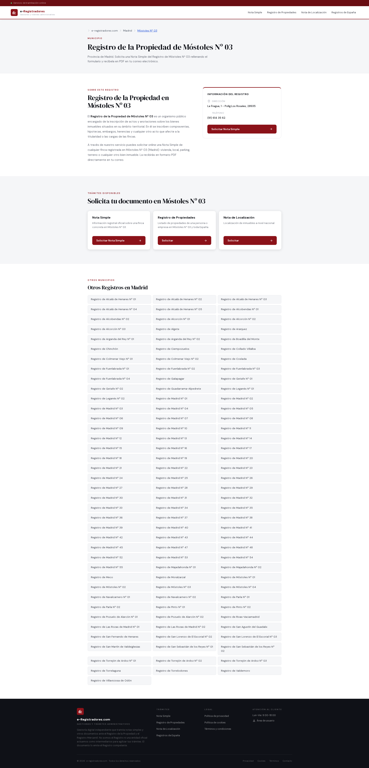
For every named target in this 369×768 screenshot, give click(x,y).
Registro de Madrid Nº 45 (107, 547)
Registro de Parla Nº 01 (235, 597)
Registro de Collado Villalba (238, 349)
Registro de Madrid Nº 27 (106, 487)
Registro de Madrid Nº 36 (107, 517)
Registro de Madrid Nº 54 (237, 557)
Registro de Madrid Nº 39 (107, 527)
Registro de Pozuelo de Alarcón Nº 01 (114, 617)
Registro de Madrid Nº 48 (237, 547)
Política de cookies (215, 722)
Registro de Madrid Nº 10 (171, 428)
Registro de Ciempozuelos (172, 349)
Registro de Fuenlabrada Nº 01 (110, 368)
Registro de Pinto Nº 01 (170, 607)
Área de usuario (265, 720)
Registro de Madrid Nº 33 (106, 507)
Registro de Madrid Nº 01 (171, 398)
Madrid (127, 30)
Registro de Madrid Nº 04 (172, 408)
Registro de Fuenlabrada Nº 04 (110, 378)
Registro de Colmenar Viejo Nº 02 (177, 359)
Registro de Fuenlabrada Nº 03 (240, 368)
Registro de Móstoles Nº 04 (238, 587)
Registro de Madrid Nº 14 (236, 438)
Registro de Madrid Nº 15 (106, 448)
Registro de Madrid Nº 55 (107, 567)
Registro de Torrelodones (172, 670)
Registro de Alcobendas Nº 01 (239, 309)
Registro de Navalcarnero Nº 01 (110, 597)
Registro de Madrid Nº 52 (107, 557)
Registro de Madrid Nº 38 (237, 517)
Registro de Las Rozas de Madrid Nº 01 (115, 627)
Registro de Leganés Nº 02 (108, 398)
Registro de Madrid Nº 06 (107, 418)
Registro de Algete (167, 329)
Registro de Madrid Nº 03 (107, 408)
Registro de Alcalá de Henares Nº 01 (113, 299)
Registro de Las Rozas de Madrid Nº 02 (180, 627)
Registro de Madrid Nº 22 (172, 468)
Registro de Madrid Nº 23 (237, 468)
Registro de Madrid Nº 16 (171, 448)
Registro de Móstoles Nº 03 (173, 587)
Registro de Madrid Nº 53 (172, 557)
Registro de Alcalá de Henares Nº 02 (179, 299)
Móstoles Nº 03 (147, 30)
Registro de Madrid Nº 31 (171, 497)
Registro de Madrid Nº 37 (171, 517)
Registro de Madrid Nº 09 (107, 428)
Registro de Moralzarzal (170, 577)
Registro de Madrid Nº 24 (107, 478)
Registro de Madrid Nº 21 (106, 468)
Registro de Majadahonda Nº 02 (241, 567)
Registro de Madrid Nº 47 (172, 547)
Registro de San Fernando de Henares (114, 636)
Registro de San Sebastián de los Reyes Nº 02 (247, 649)
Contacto (287, 761)
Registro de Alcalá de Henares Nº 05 (179, 309)
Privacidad (248, 761)
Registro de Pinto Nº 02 (236, 607)
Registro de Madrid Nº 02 (237, 398)
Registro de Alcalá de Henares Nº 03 (244, 299)
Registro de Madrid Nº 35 (237, 507)
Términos (274, 761)
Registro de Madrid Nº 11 (236, 428)
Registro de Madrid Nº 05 (237, 408)
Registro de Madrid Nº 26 (237, 478)
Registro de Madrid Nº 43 (172, 537)
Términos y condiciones (217, 728)
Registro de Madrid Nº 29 (237, 487)
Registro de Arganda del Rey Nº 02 (178, 339)
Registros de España (344, 12)
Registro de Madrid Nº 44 (237, 537)
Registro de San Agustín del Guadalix (244, 627)
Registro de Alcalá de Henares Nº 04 (114, 309)
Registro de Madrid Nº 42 (107, 537)
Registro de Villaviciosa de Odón (111, 680)
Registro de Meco (102, 577)
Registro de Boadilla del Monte (240, 339)
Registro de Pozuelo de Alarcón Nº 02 (180, 617)
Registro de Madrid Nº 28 (172, 487)
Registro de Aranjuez (234, 329)
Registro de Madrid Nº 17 (236, 448)
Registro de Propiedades (281, 12)
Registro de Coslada (234, 359)
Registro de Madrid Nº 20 (237, 458)
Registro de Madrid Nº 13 (171, 438)
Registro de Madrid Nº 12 (106, 438)
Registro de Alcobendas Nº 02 (110, 319)
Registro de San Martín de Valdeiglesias (115, 646)
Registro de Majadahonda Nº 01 (176, 567)
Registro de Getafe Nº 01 (236, 378)
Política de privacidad (216, 716)
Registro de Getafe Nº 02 (107, 388)
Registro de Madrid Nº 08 (237, 418)
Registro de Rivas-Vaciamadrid (240, 617)
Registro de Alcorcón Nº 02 (238, 319)
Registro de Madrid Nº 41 (236, 527)
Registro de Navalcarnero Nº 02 (176, 597)
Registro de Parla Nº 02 (105, 607)
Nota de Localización (314, 12)
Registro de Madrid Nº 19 (171, 458)
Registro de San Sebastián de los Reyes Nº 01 (184, 646)
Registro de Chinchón (104, 349)
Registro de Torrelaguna (106, 670)
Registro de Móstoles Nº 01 (238, 577)
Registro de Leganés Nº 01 (237, 388)
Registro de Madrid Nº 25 (172, 478)
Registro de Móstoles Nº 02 (108, 587)
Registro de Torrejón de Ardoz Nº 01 (113, 660)
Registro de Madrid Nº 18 (106, 458)
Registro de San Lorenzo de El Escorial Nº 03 (249, 636)
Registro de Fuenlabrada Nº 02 (175, 368)
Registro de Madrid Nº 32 (237, 497)
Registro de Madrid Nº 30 (107, 497)
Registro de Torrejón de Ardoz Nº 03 (244, 660)
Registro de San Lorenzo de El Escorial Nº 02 (184, 636)
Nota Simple (255, 12)
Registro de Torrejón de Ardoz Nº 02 (179, 660)
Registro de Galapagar (170, 378)
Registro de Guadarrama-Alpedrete (178, 388)
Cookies (261, 761)
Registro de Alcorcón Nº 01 (173, 319)
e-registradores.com (104, 30)
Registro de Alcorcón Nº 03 (108, 329)
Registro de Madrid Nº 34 (172, 507)
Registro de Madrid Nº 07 (172, 418)
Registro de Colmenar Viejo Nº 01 (112, 359)
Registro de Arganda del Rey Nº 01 (112, 339)
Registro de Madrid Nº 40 (172, 527)
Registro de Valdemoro (235, 670)
